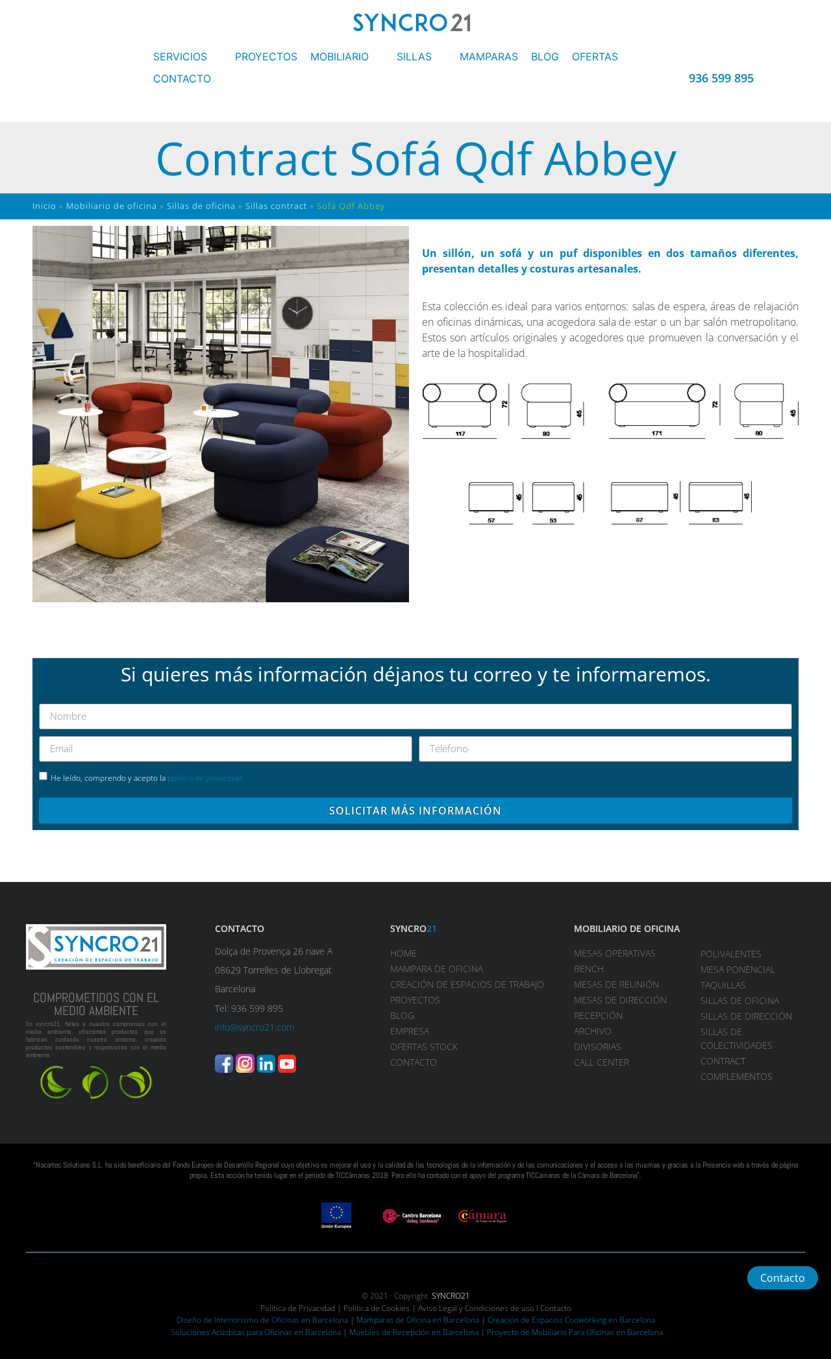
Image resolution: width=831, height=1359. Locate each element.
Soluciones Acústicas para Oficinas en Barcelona (256, 1332)
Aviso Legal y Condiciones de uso (476, 1308)
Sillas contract (276, 206)
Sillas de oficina (201, 206)
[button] (188, 56)
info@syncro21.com (254, 1027)
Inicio (44, 206)
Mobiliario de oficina (111, 206)
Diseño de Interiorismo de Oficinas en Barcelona (262, 1319)
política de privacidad (204, 777)
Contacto (555, 1308)
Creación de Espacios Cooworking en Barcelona (571, 1319)
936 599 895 (721, 78)
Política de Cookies (376, 1308)
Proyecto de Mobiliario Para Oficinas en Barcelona (575, 1332)
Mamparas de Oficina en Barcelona (417, 1319)
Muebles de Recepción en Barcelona (413, 1332)
